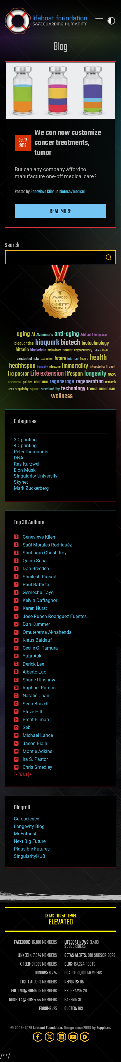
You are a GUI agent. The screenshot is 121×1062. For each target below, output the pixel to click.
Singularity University (36, 476)
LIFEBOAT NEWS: (76, 942)
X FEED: (25, 964)
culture (97, 350)
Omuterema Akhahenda (47, 632)
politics (27, 382)
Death (105, 350)
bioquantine (24, 343)
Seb (27, 727)
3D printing (25, 439)
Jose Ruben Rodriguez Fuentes (55, 616)
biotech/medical (72, 192)
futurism (72, 359)
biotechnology (95, 343)
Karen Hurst (35, 608)
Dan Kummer (36, 624)
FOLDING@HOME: (24, 991)
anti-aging (66, 334)
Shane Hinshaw (39, 680)
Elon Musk (25, 470)
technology (73, 389)
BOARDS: (71, 973)
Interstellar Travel (102, 367)
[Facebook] (38, 1037)
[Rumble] (85, 1037)
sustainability (50, 390)
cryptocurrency (83, 351)
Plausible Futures (32, 849)
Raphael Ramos (39, 687)
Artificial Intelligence (93, 335)
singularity (21, 389)
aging (23, 334)
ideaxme (54, 367)
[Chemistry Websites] (60, 293)
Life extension (47, 374)
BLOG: (68, 964)
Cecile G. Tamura (40, 648)
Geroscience (26, 819)
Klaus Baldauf (37, 640)
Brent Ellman (36, 719)
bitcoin (22, 350)
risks (11, 389)
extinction (47, 359)
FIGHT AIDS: (29, 982)
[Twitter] (49, 1037)
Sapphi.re (103, 1028)
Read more (60, 211)
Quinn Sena (35, 560)
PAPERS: (70, 1000)
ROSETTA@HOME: (22, 1000)
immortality (75, 365)
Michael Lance (38, 735)
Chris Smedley (37, 767)
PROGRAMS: (73, 991)
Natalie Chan (36, 695)
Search (109, 257)
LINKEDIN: (25, 955)
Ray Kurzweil (27, 464)
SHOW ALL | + (23, 775)
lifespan (74, 374)
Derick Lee (33, 664)
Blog (60, 47)
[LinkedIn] (61, 1037)
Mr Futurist (25, 834)
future (60, 358)
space (35, 388)
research (110, 382)
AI (33, 335)
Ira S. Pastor (35, 759)
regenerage (62, 382)
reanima (41, 382)
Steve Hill (32, 711)
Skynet (21, 482)
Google (84, 359)
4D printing (25, 445)
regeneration (90, 381)
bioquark (47, 343)
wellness (62, 396)
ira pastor (18, 374)
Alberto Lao (34, 672)
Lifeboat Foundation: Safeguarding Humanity (46, 21)
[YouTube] (73, 1037)
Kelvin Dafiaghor (40, 600)
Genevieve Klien (43, 192)
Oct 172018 (23, 143)
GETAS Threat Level (60, 920)
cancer (68, 350)
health (98, 358)
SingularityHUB (29, 856)
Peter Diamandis (31, 451)
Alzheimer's (44, 335)
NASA (112, 374)
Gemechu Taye (38, 592)
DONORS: (41, 973)
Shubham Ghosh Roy (45, 553)
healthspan (22, 366)
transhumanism (101, 389)
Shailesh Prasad (39, 576)
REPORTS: (71, 982)
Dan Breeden (36, 568)
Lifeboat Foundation (47, 1028)
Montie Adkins (37, 751)
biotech (70, 343)
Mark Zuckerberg (31, 488)
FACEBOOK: (22, 942)
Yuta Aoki (33, 656)
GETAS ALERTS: (75, 955)
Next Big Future (30, 841)
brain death (54, 351)
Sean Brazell (35, 704)
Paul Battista (36, 584)
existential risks (28, 359)
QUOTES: (70, 1009)
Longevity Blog (29, 826)
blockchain (38, 350)
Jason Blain (35, 743)
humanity (42, 367)
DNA (18, 458)
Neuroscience (14, 382)
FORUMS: (46, 1009)
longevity (95, 374)
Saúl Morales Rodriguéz (47, 545)
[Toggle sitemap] (99, 21)
